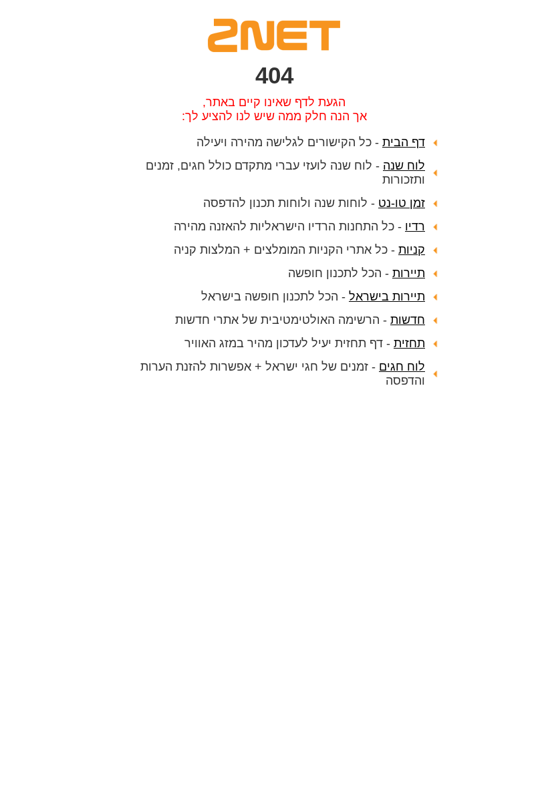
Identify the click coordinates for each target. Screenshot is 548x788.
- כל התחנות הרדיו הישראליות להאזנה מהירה (299, 226)
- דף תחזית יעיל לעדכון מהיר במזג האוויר (304, 343)
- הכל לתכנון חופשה (356, 273)
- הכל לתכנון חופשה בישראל (313, 296)
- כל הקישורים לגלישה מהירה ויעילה (310, 142)
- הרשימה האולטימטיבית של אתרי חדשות (300, 320)
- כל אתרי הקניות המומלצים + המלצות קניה (299, 249)
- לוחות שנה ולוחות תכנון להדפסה (314, 203)
